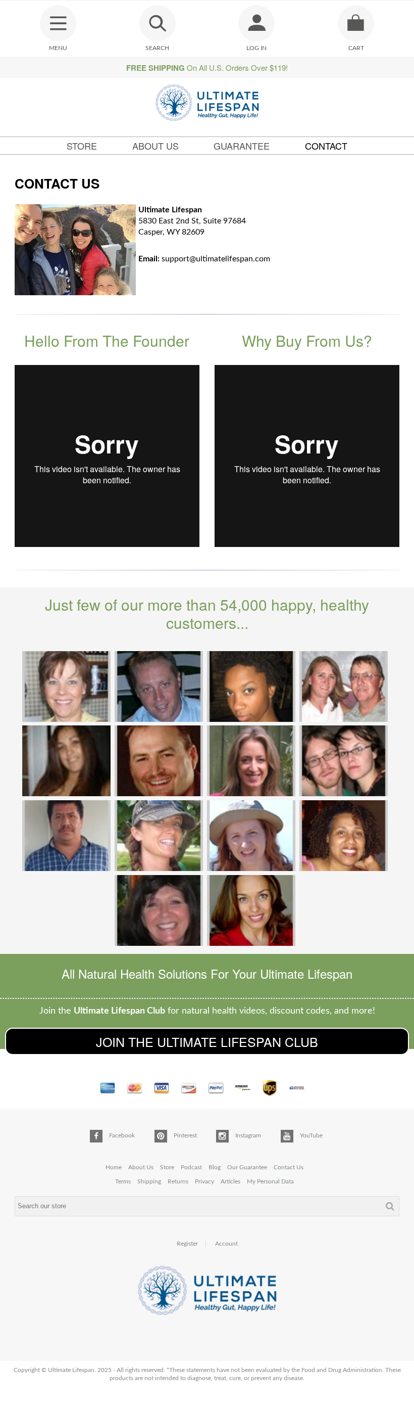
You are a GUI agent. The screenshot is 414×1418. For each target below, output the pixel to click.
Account (226, 1244)
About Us (155, 145)
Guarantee (242, 145)
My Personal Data (270, 1181)
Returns (178, 1181)
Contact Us (288, 1167)
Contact (326, 145)
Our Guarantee (247, 1167)
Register (187, 1244)
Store (82, 145)
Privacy (204, 1181)
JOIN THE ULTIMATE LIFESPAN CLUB (207, 1041)
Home (114, 1167)
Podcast (191, 1167)
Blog (215, 1167)
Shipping (149, 1181)
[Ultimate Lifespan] (207, 103)
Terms (123, 1181)
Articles (230, 1181)
